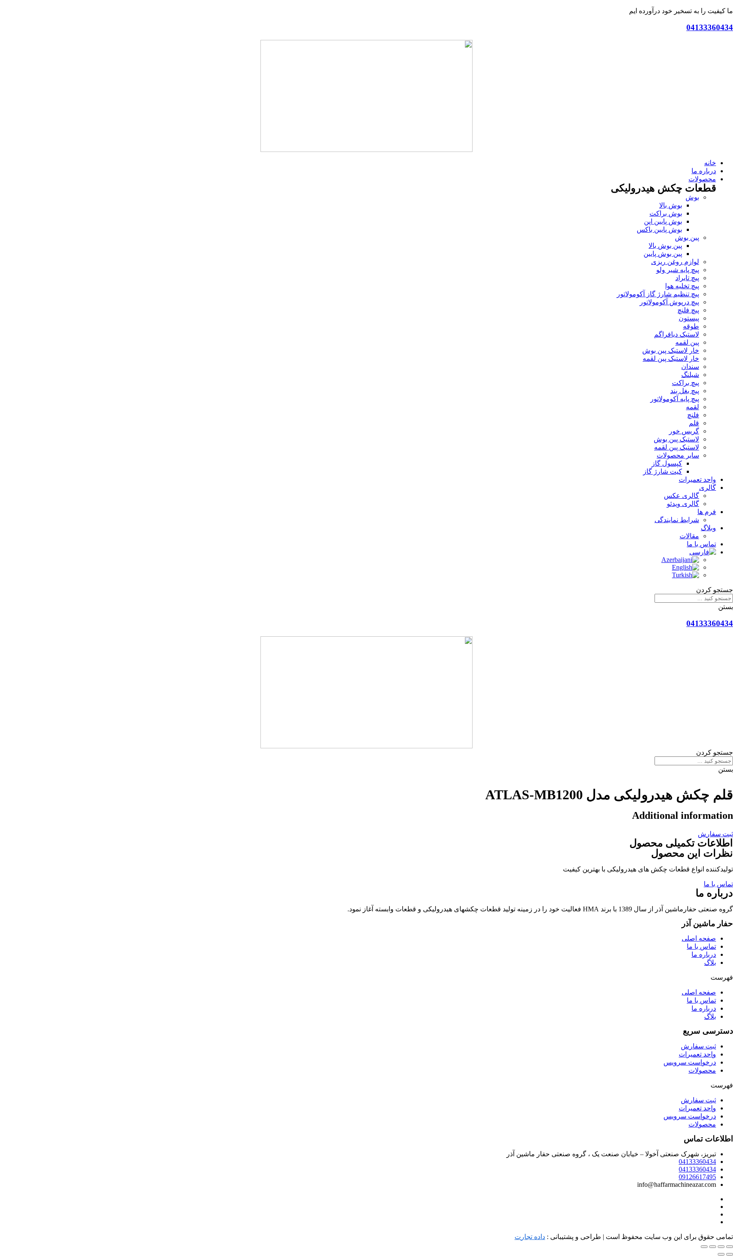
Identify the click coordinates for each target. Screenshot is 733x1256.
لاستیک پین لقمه (676, 447)
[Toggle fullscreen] (712, 1246)
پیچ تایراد (687, 277)
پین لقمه (687, 342)
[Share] (721, 1246)
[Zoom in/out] (704, 1246)
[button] (715, 833)
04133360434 (709, 27)
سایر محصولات (678, 455)
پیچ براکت (685, 382)
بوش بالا (670, 205)
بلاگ (710, 962)
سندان (690, 366)
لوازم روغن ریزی (675, 261)
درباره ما (703, 954)
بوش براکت (665, 213)
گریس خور (684, 431)
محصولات (702, 1070)
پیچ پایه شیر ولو (677, 269)
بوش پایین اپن (663, 221)
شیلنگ (690, 374)
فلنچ (693, 415)
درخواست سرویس (689, 1062)
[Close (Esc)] (729, 1246)
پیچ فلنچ (688, 310)
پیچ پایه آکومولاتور (674, 398)
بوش (692, 197)
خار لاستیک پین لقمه (671, 358)
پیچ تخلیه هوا (682, 285)
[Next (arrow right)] (721, 1254)
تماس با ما (701, 946)
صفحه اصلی (699, 938)
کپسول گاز (667, 463)
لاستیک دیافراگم (676, 334)
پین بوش (687, 237)
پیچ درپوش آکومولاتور (669, 302)
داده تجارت (530, 1236)
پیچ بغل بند (684, 390)
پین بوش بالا (665, 245)
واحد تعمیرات (697, 1054)
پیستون (689, 318)
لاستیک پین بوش (676, 439)
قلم (694, 423)
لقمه (692, 406)
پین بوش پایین (662, 253)
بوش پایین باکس (659, 229)
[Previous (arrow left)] (729, 1254)
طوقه (691, 326)
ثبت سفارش (698, 1046)
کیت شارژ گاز (662, 471)
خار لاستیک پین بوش (670, 350)
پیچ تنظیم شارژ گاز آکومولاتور (658, 294)
